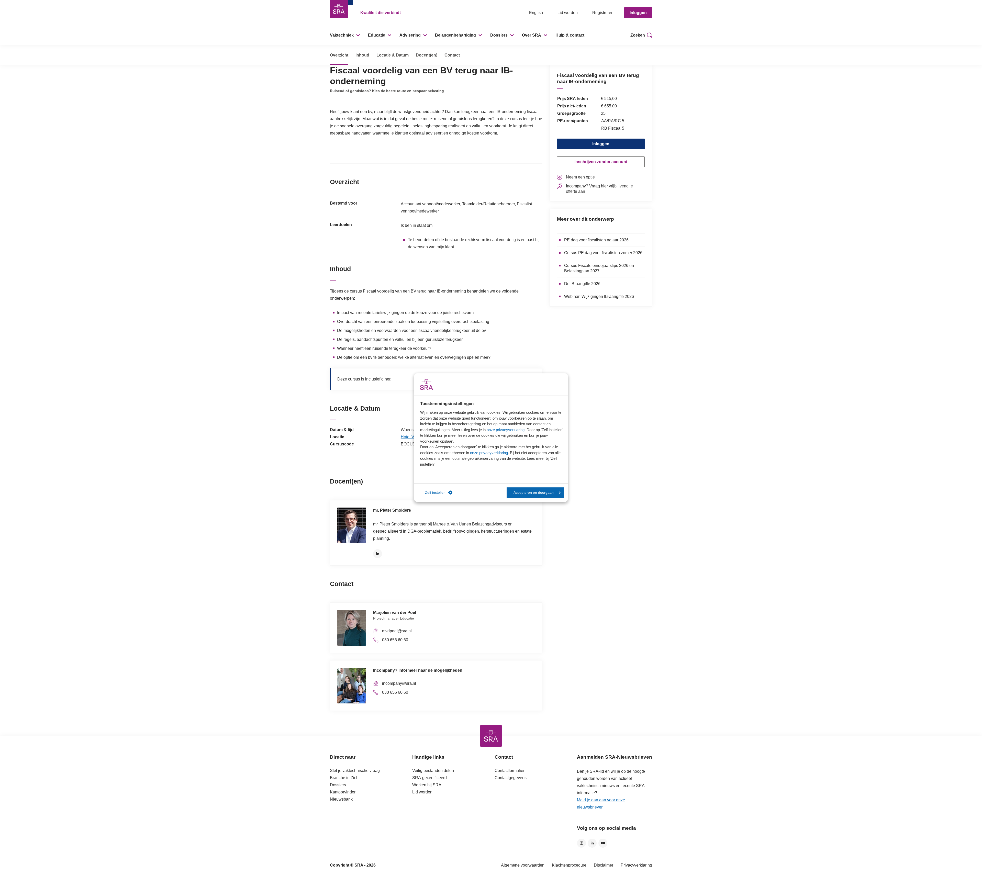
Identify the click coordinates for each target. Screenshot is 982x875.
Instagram (581, 843)
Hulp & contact (569, 35)
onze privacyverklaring (506, 430)
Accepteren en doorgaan (534, 493)
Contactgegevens (511, 778)
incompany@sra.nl (399, 683)
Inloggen (638, 12)
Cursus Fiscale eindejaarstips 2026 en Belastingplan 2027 (599, 268)
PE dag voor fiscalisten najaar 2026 (596, 240)
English (536, 12)
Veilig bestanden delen (433, 770)
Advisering (410, 35)
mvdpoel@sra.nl (397, 631)
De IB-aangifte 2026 (582, 284)
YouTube (602, 843)
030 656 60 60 (395, 640)
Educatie (376, 35)
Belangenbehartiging (455, 35)
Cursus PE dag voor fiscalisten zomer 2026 (603, 253)
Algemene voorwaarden (522, 865)
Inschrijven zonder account (600, 162)
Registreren (602, 12)
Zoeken (637, 35)
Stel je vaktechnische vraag (355, 770)
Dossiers (499, 35)
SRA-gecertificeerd (429, 778)
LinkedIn (377, 553)
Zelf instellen (435, 493)
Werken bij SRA (426, 785)
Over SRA (531, 35)
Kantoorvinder (342, 792)
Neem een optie (580, 177)
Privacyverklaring (636, 865)
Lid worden (567, 12)
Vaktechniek (342, 35)
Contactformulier (510, 770)
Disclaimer (603, 865)
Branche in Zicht (345, 778)
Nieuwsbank (341, 799)
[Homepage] (339, 9)
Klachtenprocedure (569, 865)
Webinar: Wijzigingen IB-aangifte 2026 (599, 296)
